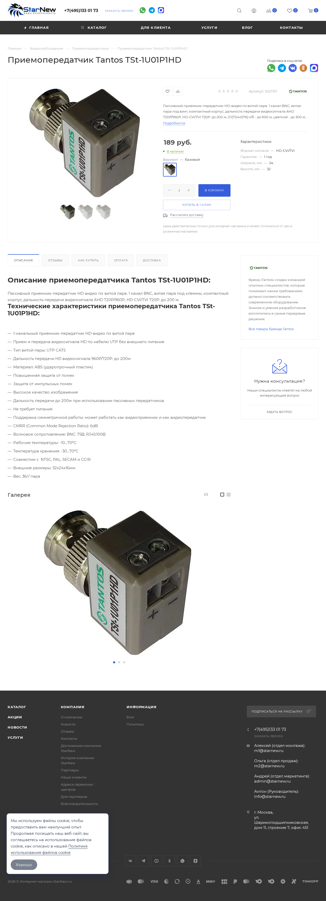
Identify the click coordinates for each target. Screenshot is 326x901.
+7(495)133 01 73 (81, 10)
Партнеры (70, 770)
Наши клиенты (74, 777)
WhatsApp (182, 860)
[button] (114, 662)
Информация (141, 707)
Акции (15, 717)
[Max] (161, 10)
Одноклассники (169, 860)
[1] (219, 91)
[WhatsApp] (143, 10)
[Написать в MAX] (314, 68)
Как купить (88, 260)
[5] (236, 91)
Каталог (17, 707)
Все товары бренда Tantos (271, 329)
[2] (223, 91)
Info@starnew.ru (270, 796)
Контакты (69, 738)
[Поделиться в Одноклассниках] (303, 68)
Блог (130, 717)
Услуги (15, 737)
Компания (73, 707)
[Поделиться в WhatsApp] (271, 68)
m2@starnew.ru (269, 765)
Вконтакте (130, 860)
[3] (228, 91)
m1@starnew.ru (268, 750)
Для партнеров (74, 797)
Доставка (152, 260)
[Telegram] (152, 10)
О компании (71, 717)
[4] (232, 91)
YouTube (156, 860)
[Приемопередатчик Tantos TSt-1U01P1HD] (85, 142)
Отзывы (55, 260)
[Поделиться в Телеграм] (282, 68)
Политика (135, 724)
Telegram (143, 860)
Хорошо (24, 864)
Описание (23, 260)
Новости (17, 727)
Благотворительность (79, 804)
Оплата (121, 260)
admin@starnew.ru (272, 781)
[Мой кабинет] (254, 11)
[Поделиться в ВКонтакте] (293, 68)
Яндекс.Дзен (195, 860)
